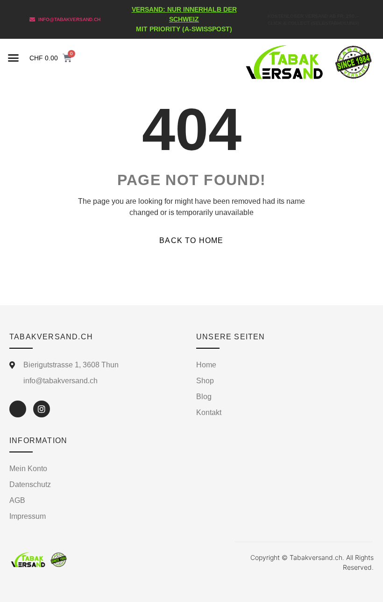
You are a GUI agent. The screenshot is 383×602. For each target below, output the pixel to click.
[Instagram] (41, 409)
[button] (13, 57)
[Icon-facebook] (17, 409)
